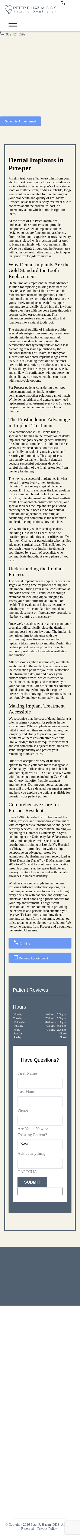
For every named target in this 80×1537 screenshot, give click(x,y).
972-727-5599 (15, 34)
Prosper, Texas (18, 202)
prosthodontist (25, 432)
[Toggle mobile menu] (12, 25)
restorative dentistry (42, 252)
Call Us (24, 944)
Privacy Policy (47, 1528)
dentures (28, 298)
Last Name (26, 1091)
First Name (27, 1073)
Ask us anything (31, 1153)
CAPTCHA (27, 1171)
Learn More (63, 1285)
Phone (22, 1110)
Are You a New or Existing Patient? (32, 1131)
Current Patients (31, 1418)
